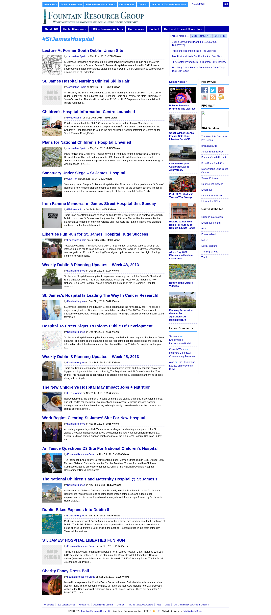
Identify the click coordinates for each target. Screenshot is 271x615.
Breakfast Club (209, 146)
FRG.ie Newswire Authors (100, 4)
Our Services (126, 4)
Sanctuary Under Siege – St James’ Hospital (83, 173)
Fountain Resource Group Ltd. (96, 611)
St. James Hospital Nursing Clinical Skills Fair (86, 81)
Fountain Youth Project (213, 157)
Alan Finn (72, 179)
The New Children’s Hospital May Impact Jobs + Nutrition (96, 387)
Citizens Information (212, 217)
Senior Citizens (209, 178)
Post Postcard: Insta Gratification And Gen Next (197, 56)
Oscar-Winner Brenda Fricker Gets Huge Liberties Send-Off (181, 136)
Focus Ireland (208, 234)
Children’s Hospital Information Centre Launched (88, 112)
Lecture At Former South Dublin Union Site (82, 50)
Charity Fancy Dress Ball (65, 571)
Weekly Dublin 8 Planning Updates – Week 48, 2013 (90, 265)
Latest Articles (179, 36)
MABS (204, 240)
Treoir (204, 257)
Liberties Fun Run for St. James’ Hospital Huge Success (95, 234)
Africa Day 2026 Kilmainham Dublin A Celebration (181, 255)
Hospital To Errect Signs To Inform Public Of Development (97, 326)
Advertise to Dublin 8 (103, 604)
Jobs (159, 604)
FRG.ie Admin (74, 117)
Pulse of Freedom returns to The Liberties (194, 50)
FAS (203, 228)
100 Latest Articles (66, 604)
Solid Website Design (193, 611)
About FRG (50, 4)
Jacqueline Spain (76, 56)
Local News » (178, 81)
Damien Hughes (76, 270)
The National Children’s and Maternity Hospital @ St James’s (100, 479)
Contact (143, 4)
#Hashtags (49, 604)
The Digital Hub (209, 251)
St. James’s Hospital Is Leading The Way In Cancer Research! (100, 295)
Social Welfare (209, 245)
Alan (171, 362)
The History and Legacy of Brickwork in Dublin (182, 366)
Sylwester (174, 336)
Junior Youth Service (212, 151)
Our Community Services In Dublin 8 (191, 604)
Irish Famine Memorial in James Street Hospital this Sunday (99, 203)
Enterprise (206, 189)
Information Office (210, 201)
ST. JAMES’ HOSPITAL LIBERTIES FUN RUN (83, 540)
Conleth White (177, 349)
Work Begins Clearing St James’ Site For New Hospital (93, 418)
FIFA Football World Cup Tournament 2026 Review (199, 62)
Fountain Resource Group (81, 454)
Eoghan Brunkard (76, 240)
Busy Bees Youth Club (213, 163)
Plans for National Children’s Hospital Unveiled (86, 142)
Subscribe (220, 36)
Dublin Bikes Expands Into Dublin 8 (75, 509)
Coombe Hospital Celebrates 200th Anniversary (179, 166)
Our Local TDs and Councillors (169, 4)
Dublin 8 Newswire (71, 4)
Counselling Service (212, 184)
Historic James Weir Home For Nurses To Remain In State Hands (182, 224)
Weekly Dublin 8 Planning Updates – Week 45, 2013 (90, 356)
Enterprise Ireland (211, 222)
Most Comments (201, 36)
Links (167, 604)
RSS (158, 611)
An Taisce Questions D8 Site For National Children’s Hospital (100, 448)
